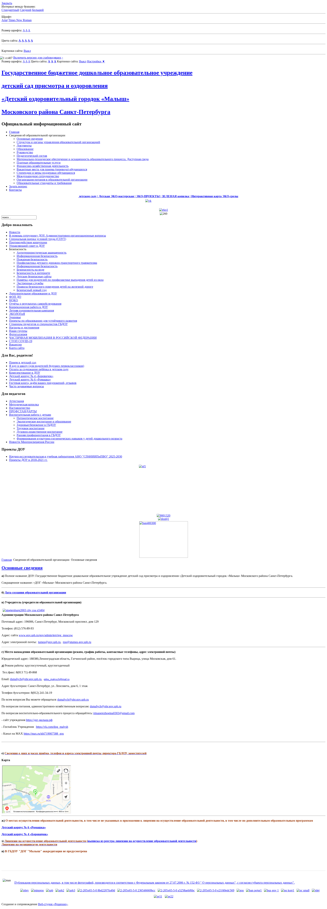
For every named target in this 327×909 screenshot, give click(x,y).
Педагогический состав (32, 155)
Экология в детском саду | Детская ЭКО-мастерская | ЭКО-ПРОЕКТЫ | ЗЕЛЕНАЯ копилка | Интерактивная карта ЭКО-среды (133, 196)
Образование (25, 149)
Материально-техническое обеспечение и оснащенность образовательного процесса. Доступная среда (83, 159)
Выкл (27, 50)
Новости (14, 232)
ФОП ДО (15, 296)
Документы (24, 145)
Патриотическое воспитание (35, 418)
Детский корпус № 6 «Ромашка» (30, 379)
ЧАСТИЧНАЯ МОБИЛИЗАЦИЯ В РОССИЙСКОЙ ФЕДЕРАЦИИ (53, 337)
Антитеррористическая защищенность (41, 252)
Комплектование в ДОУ (24, 372)
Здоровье (15, 317)
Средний (25, 10)
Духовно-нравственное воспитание (39, 431)
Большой (38, 10)
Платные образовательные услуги (39, 162)
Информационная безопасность (37, 256)
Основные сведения (30, 138)
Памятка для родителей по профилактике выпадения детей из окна (60, 279)
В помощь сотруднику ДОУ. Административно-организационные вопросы (57, 235)
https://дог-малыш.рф (39, 720)
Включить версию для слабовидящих (37, 57)
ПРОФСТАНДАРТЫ (23, 411)
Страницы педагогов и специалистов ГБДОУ (38, 324)
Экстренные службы (30, 283)
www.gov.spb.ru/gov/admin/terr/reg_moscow (46, 635)
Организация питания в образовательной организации (52, 179)
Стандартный (10, 10)
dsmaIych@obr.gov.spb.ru (25, 679)
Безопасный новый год (32, 290)
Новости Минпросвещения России (31, 442)
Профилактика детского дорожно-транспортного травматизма (57, 262)
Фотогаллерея (18, 334)
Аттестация (16, 401)
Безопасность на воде (30, 269)
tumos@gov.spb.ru (49, 642)
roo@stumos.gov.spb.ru (77, 642)
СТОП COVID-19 (20, 341)
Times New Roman (20, 20)
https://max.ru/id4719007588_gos (44, 733)
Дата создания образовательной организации (35, 592)
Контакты (15, 189)
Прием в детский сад (22, 362)
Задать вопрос (18, 186)
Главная (14, 132)
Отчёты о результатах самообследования (35, 303)
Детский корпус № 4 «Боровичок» (31, 376)
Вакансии (15, 344)
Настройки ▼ (96, 61)
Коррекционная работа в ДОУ (28, 307)
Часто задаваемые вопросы (26, 386)
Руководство (25, 152)
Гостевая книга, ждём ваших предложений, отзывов (42, 383)
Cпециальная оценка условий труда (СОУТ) (37, 239)
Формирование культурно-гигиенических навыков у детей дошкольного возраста (69, 438)
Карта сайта (16, 348)
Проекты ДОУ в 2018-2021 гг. (28, 459)
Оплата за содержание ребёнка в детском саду (39, 369)
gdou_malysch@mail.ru (56, 679)
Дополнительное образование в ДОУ (33, 293)
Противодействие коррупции (28, 242)
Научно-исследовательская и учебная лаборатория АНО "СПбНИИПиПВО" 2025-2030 (65, 456)
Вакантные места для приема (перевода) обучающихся (52, 169)
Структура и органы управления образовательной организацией (58, 142)
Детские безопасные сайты (34, 276)
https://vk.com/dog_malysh (52, 726)
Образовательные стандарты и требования (44, 183)
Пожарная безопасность (32, 259)
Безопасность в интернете (33, 273)
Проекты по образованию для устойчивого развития (43, 320)
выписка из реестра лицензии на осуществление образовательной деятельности (142, 841)
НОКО (13, 300)
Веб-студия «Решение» (53, 904)
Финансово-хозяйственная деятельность (43, 166)
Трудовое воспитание (30, 428)
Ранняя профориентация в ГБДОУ (39, 435)
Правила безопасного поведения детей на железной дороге (55, 286)
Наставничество (19, 407)
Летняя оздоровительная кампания (31, 310)
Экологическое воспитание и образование (44, 421)
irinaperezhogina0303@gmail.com (114, 713)
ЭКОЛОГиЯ (17, 313)
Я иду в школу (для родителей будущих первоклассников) (46, 365)
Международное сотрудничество (38, 176)
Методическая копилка (24, 404)
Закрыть (7, 3)
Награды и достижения (24, 327)
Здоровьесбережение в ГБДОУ (36, 425)
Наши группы (18, 331)
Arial (5, 20)
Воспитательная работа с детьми (30, 414)
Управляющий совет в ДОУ (27, 245)
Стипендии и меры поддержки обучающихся (46, 172)
